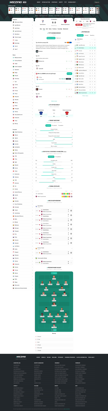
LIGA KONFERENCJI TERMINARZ (81, 369)
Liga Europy (16, 367)
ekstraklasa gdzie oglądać (60, 371)
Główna (36, 15)
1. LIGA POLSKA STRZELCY (18, 405)
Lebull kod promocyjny (80, 403)
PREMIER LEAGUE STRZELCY (19, 396)
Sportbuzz (54, 2)
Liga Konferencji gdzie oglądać (61, 379)
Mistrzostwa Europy (38, 403)
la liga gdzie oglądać (59, 367)
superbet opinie (58, 392)
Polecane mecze (37, 400)
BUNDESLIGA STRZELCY (18, 402)
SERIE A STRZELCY (17, 400)
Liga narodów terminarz (80, 383)
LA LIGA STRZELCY (17, 398)
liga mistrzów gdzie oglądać (40, 405)
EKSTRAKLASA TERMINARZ (80, 371)
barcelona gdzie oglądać (60, 365)
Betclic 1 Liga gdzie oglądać (60, 377)
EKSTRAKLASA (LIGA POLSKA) (19, 371)
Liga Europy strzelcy (18, 390)
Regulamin (54, 357)
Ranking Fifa (36, 396)
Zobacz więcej (85, 95)
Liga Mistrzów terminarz (80, 365)
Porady (35, 398)
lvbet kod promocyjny (80, 400)
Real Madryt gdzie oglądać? (60, 396)
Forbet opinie (57, 398)
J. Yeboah (39, 350)
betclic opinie (78, 394)
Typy (65, 2)
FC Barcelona (37, 365)
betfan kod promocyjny (80, 398)
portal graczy (91, 357)
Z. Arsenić (39, 336)
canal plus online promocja (60, 373)
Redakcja (43, 357)
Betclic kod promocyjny (80, 392)
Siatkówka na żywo (38, 388)
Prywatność (60, 357)
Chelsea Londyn (37, 377)
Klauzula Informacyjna (82, 357)
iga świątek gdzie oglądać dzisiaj (61, 369)
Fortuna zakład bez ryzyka (81, 402)
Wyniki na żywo (46, 2)
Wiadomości (65, 29)
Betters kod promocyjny (60, 403)
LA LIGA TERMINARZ (79, 375)
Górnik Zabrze (40, 193)
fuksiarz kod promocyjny (60, 400)
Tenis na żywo (37, 392)
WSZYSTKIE (97, 6)
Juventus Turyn (37, 383)
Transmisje (60, 29)
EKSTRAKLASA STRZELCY (18, 394)
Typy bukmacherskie (43, 15)
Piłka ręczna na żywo (38, 390)
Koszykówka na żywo (38, 394)
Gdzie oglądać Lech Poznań (60, 383)
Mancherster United (38, 371)
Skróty (61, 2)
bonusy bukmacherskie (59, 405)
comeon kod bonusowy (80, 405)
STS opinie (57, 388)
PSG (35, 381)
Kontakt (38, 357)
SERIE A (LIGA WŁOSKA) (18, 377)
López (38, 342)
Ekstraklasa (51, 15)
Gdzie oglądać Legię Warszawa (61, 381)
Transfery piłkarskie (38, 402)
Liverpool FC (36, 369)
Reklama (49, 357)
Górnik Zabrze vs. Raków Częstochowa (62, 15)
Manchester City (37, 379)
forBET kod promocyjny (60, 394)
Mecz (41, 29)
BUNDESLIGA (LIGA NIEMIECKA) (19, 379)
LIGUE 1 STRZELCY (17, 403)
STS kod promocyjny (79, 388)
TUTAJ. (87, 26)
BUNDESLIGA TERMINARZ (79, 379)
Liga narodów (16, 383)
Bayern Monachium (38, 373)
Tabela (50, 29)
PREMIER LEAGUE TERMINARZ (80, 373)
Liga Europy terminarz (80, 367)
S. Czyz (38, 339)
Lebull (56, 402)
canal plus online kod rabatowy (61, 375)
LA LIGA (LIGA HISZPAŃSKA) (18, 375)
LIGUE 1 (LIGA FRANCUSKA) (18, 381)
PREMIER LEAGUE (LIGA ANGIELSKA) (20, 373)
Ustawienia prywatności (70, 357)
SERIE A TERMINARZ (79, 377)
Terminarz (54, 29)
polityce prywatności (67, 409)
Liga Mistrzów (16, 365)
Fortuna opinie (58, 390)
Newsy (38, 2)
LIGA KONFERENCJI (17, 369)
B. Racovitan (39, 347)
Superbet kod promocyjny (80, 396)
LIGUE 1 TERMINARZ (78, 381)
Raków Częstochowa (42, 196)
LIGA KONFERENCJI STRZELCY (19, 392)
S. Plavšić (39, 345)
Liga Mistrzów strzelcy (18, 388)
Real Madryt (36, 367)
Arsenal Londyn (37, 375)
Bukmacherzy (72, 2)
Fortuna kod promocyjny (80, 390)
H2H (47, 29)
